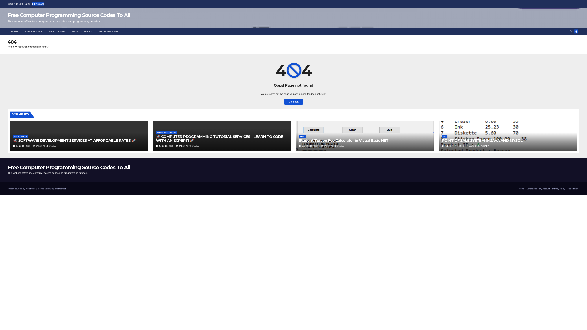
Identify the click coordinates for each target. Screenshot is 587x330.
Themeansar (60, 189)
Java (445, 136)
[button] (571, 31)
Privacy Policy (82, 31)
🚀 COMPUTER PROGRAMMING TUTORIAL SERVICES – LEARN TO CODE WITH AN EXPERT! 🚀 (219, 138)
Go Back (294, 101)
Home (14, 31)
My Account (57, 31)
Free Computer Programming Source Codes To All (69, 15)
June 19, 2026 (23, 146)
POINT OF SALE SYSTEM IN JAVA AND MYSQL (482, 140)
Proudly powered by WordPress (22, 189)
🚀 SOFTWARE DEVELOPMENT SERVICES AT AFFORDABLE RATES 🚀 (74, 140)
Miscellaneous (20, 136)
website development (166, 133)
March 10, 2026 (310, 146)
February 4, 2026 (455, 146)
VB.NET (302, 136)
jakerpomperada (46, 146)
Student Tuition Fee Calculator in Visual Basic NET (343, 140)
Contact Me (33, 31)
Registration (108, 31)
